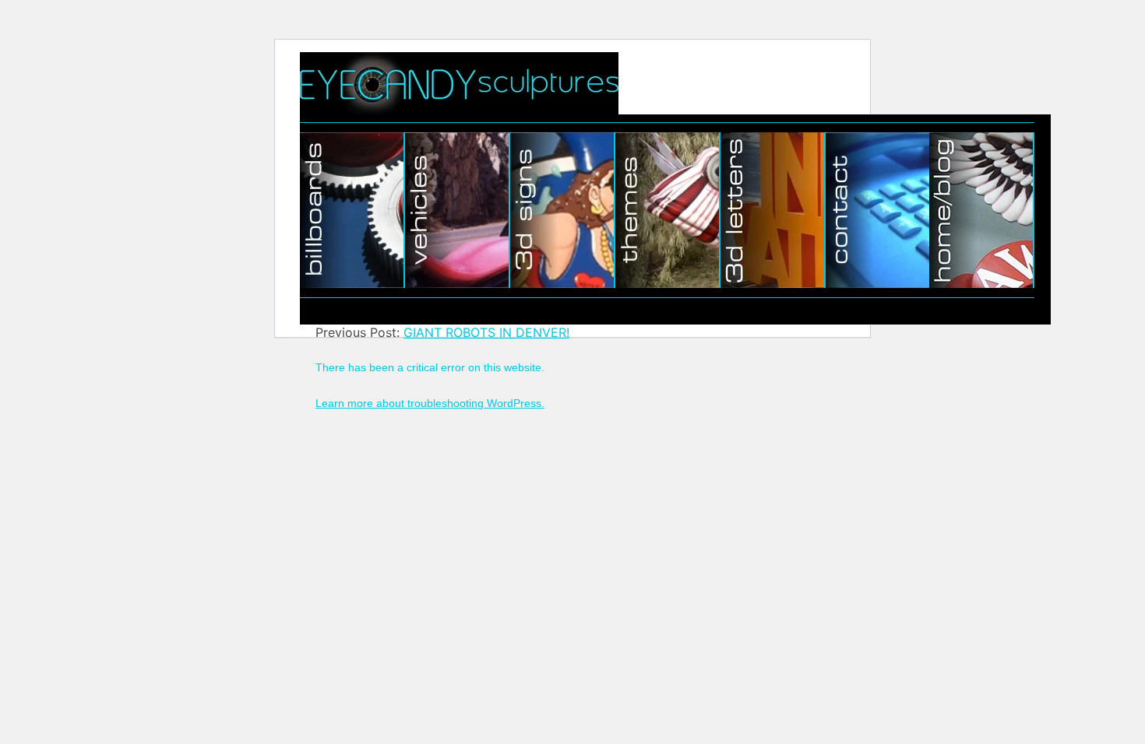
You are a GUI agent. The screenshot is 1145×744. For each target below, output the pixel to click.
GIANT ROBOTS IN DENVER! (486, 332)
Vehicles (457, 210)
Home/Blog (981, 210)
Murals (773, 210)
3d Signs (562, 210)
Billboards (352, 210)
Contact (877, 210)
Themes (667, 210)
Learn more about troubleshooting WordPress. (429, 403)
